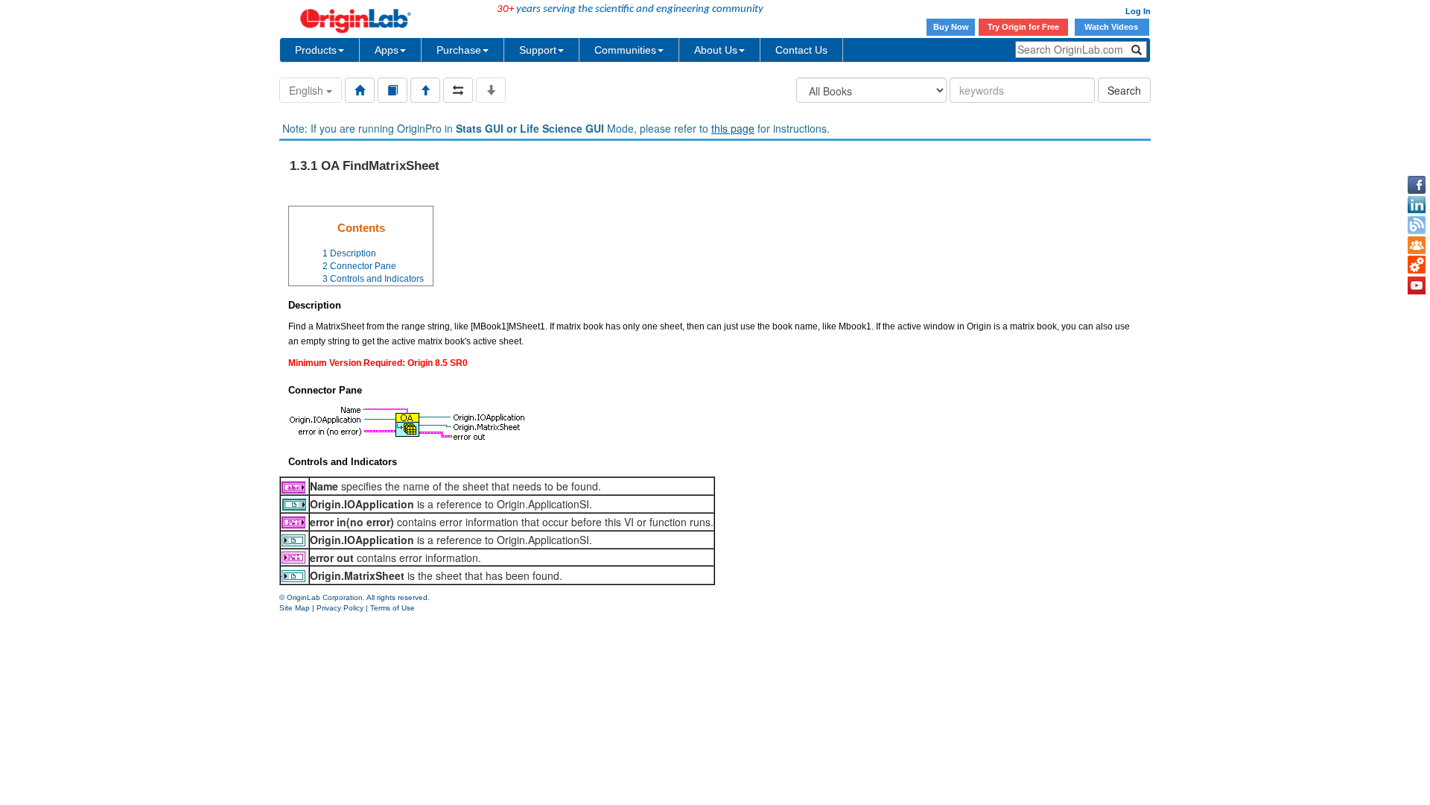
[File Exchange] (1416, 265)
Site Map (294, 608)
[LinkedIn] (1416, 205)
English (307, 90)
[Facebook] (1416, 185)
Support (537, 50)
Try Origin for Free (1023, 26)
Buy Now (951, 26)
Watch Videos (1112, 26)
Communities (625, 50)
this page (732, 128)
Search (1124, 90)
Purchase (458, 50)
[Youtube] (1416, 285)
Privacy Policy (340, 608)
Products (316, 50)
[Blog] (1416, 225)
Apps (386, 50)
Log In (1138, 11)
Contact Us (801, 50)
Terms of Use (392, 608)
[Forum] (1416, 245)
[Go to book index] (392, 90)
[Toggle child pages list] (491, 90)
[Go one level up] (425, 90)
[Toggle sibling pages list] (458, 90)
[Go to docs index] (360, 90)
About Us (715, 50)
